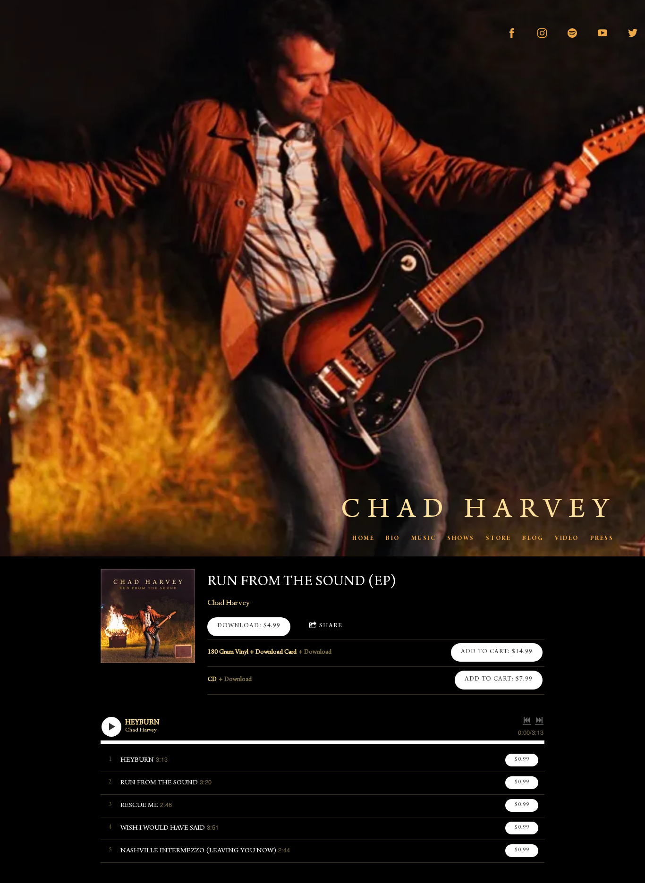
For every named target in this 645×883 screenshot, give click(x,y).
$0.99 (522, 760)
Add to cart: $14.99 (497, 652)
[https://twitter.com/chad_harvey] (632, 33)
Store (498, 538)
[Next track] (539, 720)
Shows (461, 538)
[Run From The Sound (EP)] (148, 616)
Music (423, 538)
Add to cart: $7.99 (499, 679)
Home (363, 538)
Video (567, 538)
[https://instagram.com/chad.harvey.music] (542, 33)
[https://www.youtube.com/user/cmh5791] (602, 33)
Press (601, 538)
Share (330, 626)
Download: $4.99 (248, 626)
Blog (532, 538)
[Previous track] (527, 720)
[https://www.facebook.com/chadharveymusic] (512, 33)
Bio (393, 538)
